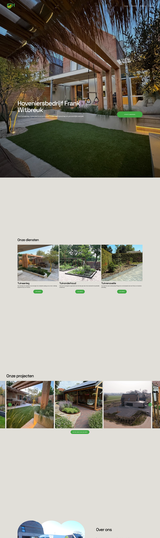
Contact (151, 6)
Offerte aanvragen (129, 114)
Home (126, 6)
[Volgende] (150, 404)
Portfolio (142, 6)
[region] (80, 404)
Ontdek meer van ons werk (80, 432)
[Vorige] (10, 404)
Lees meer (38, 291)
